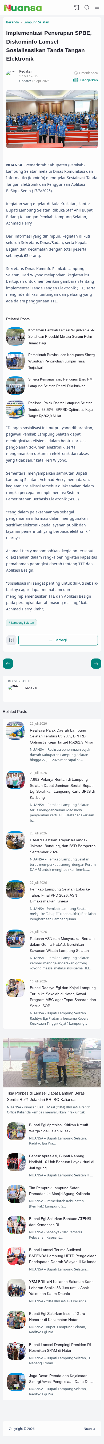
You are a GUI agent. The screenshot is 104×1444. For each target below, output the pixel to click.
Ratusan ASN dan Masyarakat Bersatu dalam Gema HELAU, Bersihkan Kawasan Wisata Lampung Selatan (62, 944)
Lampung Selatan (22, 622)
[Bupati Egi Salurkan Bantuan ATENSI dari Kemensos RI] (16, 1233)
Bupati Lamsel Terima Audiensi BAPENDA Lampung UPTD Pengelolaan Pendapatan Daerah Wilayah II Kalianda (63, 1256)
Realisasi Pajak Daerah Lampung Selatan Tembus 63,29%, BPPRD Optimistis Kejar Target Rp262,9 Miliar (60, 409)
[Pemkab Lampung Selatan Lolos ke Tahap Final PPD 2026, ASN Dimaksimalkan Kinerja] (15, 897)
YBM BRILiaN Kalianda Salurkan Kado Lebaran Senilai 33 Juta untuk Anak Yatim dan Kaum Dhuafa (61, 1288)
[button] (85, 80)
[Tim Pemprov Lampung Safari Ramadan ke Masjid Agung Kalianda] (16, 1202)
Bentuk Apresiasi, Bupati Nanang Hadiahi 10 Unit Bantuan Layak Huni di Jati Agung (61, 1162)
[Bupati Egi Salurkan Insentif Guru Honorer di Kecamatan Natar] (16, 1327)
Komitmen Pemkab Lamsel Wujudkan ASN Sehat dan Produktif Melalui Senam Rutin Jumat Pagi (61, 336)
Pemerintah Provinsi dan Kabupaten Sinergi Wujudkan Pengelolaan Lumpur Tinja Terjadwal (61, 361)
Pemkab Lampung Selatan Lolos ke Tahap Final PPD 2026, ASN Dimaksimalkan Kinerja (60, 895)
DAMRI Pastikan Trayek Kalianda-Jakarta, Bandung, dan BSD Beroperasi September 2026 (63, 846)
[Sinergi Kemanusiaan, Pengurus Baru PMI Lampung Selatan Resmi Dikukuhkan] (15, 393)
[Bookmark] (11, 641)
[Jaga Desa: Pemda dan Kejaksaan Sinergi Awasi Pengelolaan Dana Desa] (16, 1389)
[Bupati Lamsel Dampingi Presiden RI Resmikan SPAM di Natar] (16, 1358)
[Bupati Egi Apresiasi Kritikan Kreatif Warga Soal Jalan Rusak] (16, 1139)
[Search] (87, 7)
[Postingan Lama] (8, 663)
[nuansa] (23, 7)
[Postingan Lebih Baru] (96, 663)
